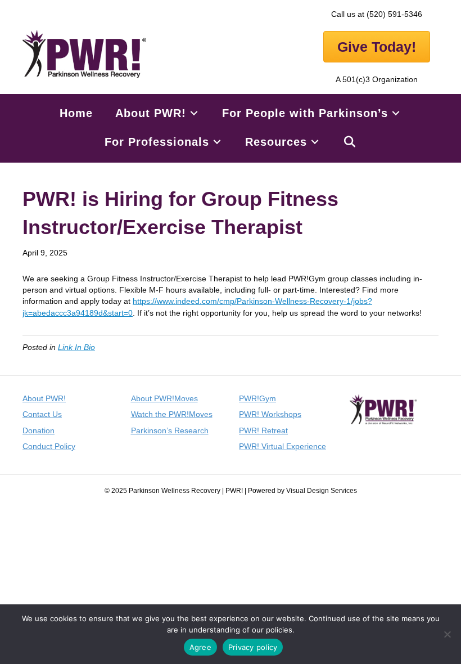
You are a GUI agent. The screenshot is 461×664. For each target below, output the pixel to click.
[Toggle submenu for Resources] (315, 142)
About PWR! (44, 398)
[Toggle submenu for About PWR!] (194, 113)
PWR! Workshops (270, 414)
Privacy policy (253, 647)
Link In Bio (76, 347)
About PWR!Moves (164, 398)
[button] (350, 142)
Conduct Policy (48, 446)
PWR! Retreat (263, 430)
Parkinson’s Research (170, 430)
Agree (200, 647)
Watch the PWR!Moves (172, 414)
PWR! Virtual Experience (282, 446)
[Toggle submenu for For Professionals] (217, 142)
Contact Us (42, 414)
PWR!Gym (257, 398)
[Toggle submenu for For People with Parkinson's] (396, 113)
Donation (38, 430)
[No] (447, 634)
